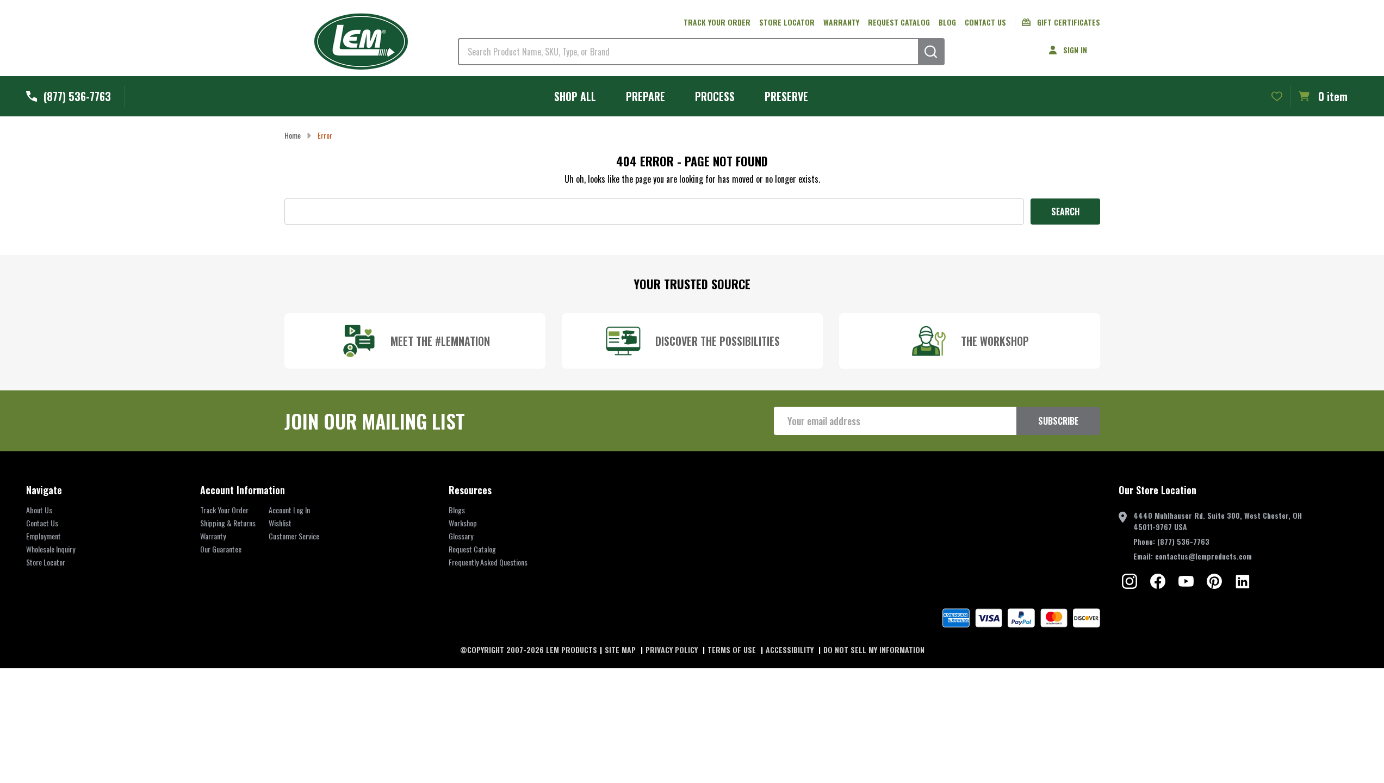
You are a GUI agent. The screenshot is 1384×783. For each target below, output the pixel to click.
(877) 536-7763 (1183, 541)
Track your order (717, 22)
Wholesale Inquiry (50, 549)
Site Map (621, 649)
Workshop (463, 523)
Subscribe (1058, 420)
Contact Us (985, 22)
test (1129, 581)
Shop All (575, 96)
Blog (947, 22)
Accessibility (791, 649)
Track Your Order (224, 509)
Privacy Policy (673, 649)
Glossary (461, 536)
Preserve (786, 96)
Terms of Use (732, 649)
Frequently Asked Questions (488, 562)
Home (292, 135)
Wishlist (280, 523)
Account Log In (289, 509)
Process (715, 96)
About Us (39, 509)
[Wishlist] (1277, 96)
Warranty (841, 22)
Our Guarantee (220, 549)
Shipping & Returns (228, 523)
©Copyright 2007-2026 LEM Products (528, 649)
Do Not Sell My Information (873, 649)
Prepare (645, 96)
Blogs (457, 509)
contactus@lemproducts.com (1203, 556)
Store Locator (787, 22)
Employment (43, 536)
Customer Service (294, 536)
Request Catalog (899, 22)
